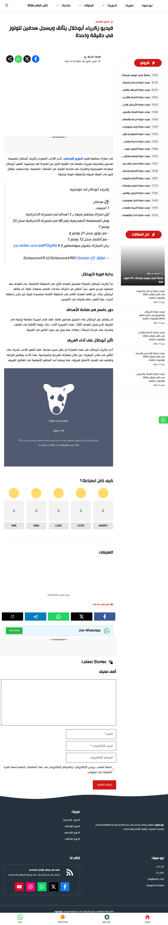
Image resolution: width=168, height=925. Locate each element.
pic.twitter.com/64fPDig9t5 (35, 305)
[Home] (147, 919)
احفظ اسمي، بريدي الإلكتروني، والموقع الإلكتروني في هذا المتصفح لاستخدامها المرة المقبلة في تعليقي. (58, 829)
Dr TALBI (96, 116)
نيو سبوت (147, 5)
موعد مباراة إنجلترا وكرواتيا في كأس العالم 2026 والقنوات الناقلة (150, 353)
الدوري (76, 879)
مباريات (129, 5)
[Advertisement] (84, 41)
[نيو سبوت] (162, 5)
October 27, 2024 (90, 317)
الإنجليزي (67, 879)
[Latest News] (106, 919)
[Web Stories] (63, 919)
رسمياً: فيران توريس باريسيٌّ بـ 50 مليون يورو (128, 134)
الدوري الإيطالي (72, 898)
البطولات (89, 5)
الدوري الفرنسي (102, 81)
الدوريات (112, 5)
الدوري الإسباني (72, 885)
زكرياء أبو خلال (99, 663)
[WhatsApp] (20, 919)
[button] (6, 5)
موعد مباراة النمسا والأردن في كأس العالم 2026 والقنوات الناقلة (151, 395)
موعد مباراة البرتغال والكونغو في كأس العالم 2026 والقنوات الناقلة (152, 374)
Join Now (14, 689)
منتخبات (65, 5)
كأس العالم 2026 (37, 5)
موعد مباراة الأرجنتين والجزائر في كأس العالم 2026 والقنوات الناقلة (150, 416)
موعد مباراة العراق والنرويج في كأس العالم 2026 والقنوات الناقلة (150, 436)
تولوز (108, 663)
